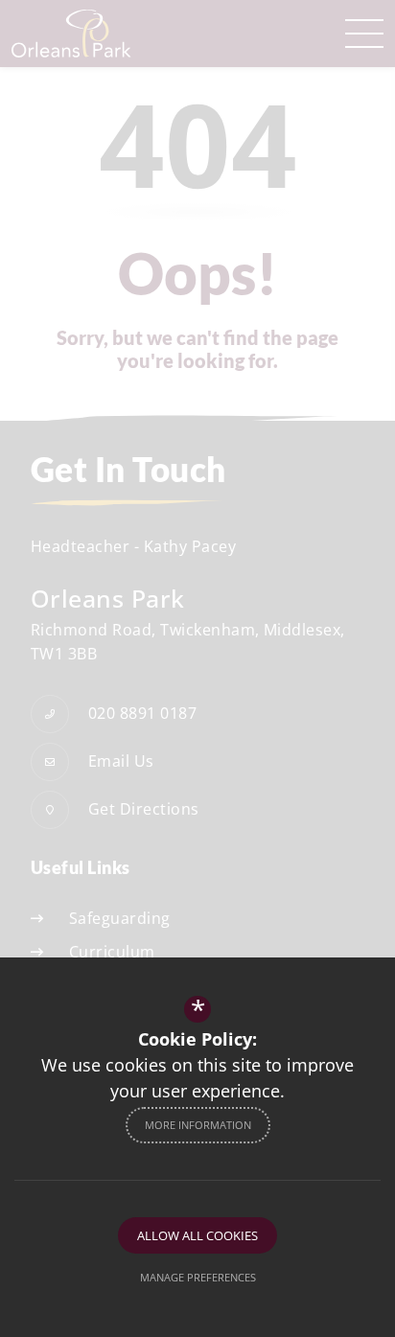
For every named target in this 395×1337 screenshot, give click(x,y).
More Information (198, 1125)
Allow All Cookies (197, 1235)
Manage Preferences (198, 1277)
